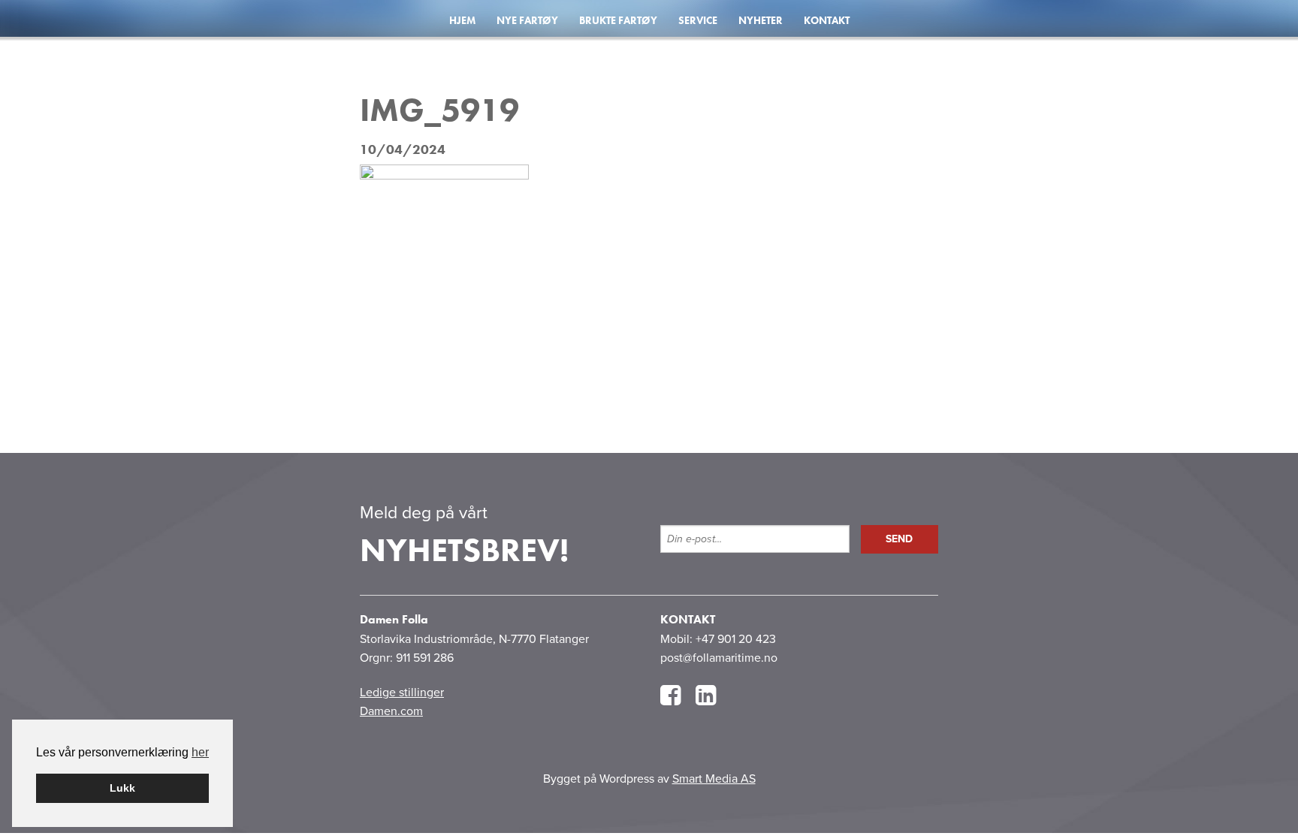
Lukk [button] (122, 788)
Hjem (462, 20)
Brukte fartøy (618, 20)
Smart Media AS (714, 778)
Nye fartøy (527, 20)
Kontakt (827, 20)
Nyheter (760, 20)
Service (697, 20)
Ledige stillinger (402, 692)
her (200, 752)
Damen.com (391, 711)
